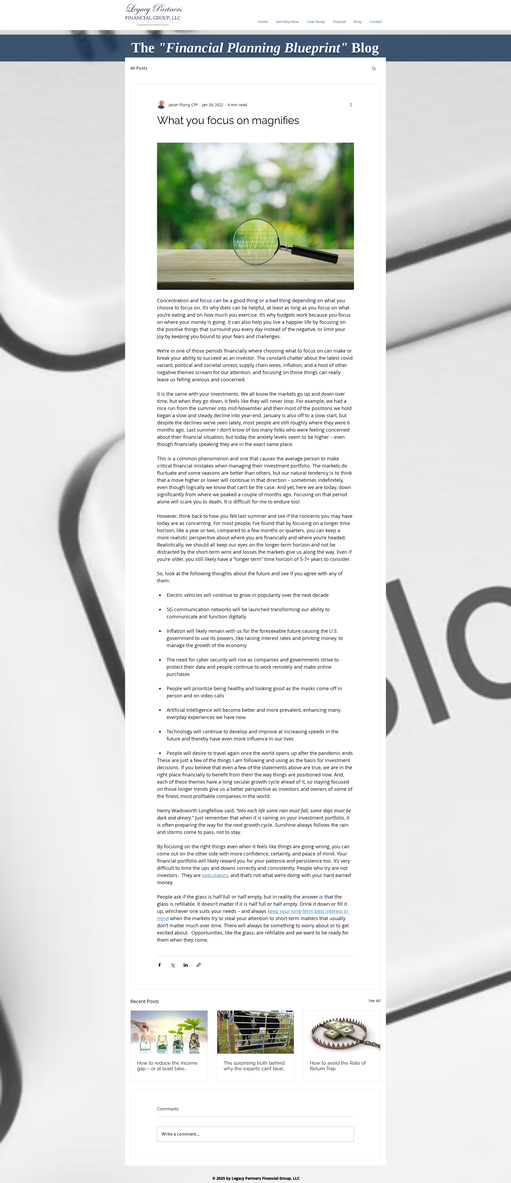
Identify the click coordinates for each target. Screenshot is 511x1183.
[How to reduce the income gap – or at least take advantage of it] (169, 1032)
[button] (373, 68)
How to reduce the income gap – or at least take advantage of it (167, 1065)
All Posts (138, 68)
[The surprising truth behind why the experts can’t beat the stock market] (255, 1032)
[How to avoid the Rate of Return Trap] (341, 1032)
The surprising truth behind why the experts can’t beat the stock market (254, 1065)
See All (375, 1000)
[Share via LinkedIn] (185, 964)
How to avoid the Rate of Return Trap (338, 1065)
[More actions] (351, 104)
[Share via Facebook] (159, 964)
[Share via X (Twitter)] (172, 964)
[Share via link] (198, 964)
